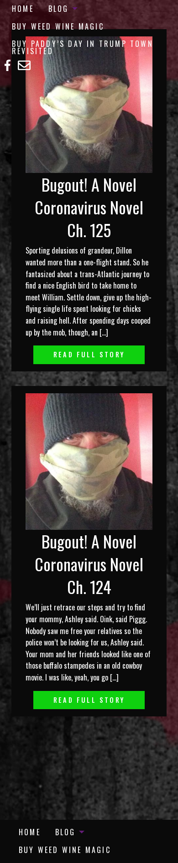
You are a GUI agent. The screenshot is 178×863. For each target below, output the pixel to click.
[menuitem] (23, 8)
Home (23, 8)
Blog (58, 8)
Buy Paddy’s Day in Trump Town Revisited (82, 47)
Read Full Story (89, 354)
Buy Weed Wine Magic (58, 26)
